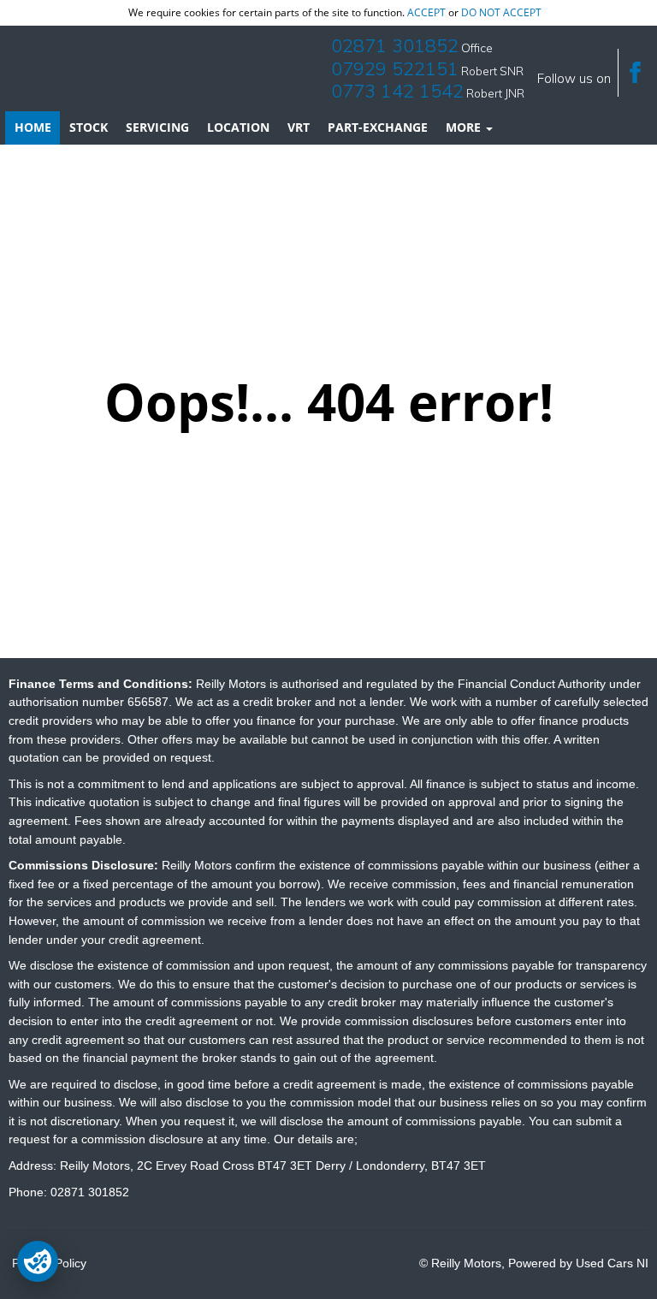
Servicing (157, 127)
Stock (88, 127)
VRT (298, 127)
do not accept (501, 12)
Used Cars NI (612, 1263)
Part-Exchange (378, 127)
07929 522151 (395, 68)
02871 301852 (395, 45)
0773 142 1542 (397, 91)
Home (33, 127)
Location (238, 127)
